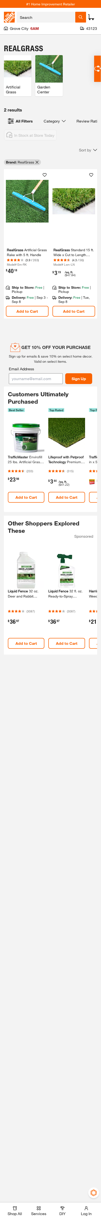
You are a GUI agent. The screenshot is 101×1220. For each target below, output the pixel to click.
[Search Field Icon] (80, 17)
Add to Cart (27, 311)
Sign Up (79, 378)
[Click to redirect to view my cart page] (91, 17)
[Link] (27, 244)
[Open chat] (97, 69)
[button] (88, 150)
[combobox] (46, 17)
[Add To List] (45, 175)
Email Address (21, 368)
